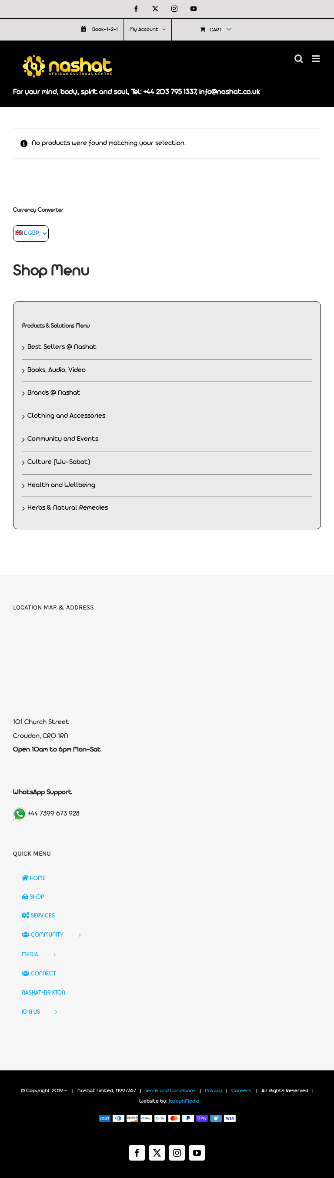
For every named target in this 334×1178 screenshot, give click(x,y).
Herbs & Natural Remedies (67, 508)
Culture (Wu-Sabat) (58, 462)
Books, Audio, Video (56, 370)
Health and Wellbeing (61, 485)
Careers (241, 1091)
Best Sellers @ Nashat (62, 347)
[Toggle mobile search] (298, 58)
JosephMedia (184, 1101)
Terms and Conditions (170, 1091)
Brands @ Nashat (53, 393)
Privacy (213, 1091)
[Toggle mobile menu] (316, 58)
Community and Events (62, 439)
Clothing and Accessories (66, 416)
